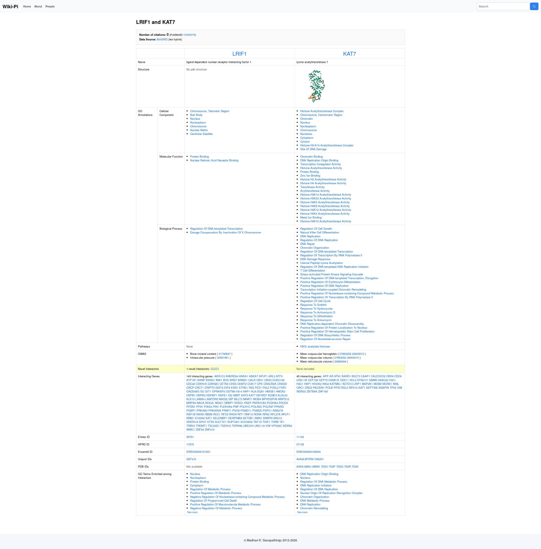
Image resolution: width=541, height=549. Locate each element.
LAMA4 (200, 399)
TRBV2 (190, 426)
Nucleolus (306, 134)
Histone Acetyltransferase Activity (321, 168)
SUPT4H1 (233, 422)
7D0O (324, 466)
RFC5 (224, 414)
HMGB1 (270, 391)
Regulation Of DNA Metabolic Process (323, 481)
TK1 (281, 422)
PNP (236, 407)
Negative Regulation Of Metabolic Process (216, 508)
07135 (300, 444)
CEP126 (313, 380)
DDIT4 (219, 388)
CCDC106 (278, 380)
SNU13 (277, 418)
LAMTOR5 (211, 399)
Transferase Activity (312, 187)
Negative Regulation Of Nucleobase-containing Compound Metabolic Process (237, 497)
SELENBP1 (220, 418)
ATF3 (279, 376)
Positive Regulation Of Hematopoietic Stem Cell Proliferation (337, 331)
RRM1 (190, 418)
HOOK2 (317, 384)
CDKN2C (213, 384)
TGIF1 (266, 422)
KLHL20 (282, 395)
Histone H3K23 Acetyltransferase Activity (325, 198)
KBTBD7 (261, 395)
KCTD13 (348, 384)
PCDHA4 (272, 403)
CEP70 (323, 380)
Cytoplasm (306, 138)
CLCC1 (215, 369)
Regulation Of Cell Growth (316, 228)
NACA (200, 403)
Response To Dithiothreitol (316, 316)
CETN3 (224, 384)
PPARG (279, 407)
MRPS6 (191, 403)
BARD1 (210, 380)
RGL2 (344, 388)
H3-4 (239, 391)
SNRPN (267, 418)
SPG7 (202, 422)
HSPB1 (190, 395)
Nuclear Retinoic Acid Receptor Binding (214, 160)
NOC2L (209, 403)
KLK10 (190, 399)
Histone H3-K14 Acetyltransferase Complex (327, 145)
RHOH (233, 414)
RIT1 (241, 414)
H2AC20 (383, 380)
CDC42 (190, 384)
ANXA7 (253, 376)
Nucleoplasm (198, 122)
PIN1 (216, 407)
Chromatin (306, 119)
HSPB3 (200, 395)
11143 (300, 437)
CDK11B (301, 380)
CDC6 (398, 376)
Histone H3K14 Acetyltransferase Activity (325, 194)
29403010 (358, 354)
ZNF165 (323, 391)
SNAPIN (383, 388)
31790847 (225, 354)
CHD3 (232, 384)
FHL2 (265, 388)
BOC (226, 380)
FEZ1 (258, 388)
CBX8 (389, 376)
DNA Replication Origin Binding (319, 160)
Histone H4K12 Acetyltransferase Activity (325, 210)
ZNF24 (200, 429)
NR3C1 (219, 403)
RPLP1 (285, 414)
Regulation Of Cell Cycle (315, 301)
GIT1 (208, 391)
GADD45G (192, 391)
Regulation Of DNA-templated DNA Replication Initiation (334, 267)
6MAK (316, 466)
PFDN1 (190, 407)
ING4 (325, 384)
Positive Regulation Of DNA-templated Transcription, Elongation (339, 278)
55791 (190, 437)
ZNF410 (209, 429)
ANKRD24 (232, 376)
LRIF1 (239, 53)
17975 (190, 444)
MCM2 (378, 384)
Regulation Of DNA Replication (319, 240)
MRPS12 (283, 399)
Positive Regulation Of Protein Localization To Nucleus (333, 327)
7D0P (332, 466)
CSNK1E (333, 380)
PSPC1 (267, 410)
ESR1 (234, 388)
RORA (258, 414)
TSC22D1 (214, 426)
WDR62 (287, 426)
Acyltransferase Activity (315, 191)
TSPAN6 (237, 426)
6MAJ (307, 466)
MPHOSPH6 (269, 399)
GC (202, 391)
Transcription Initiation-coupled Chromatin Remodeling (333, 289)
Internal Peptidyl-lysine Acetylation (321, 263)
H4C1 (299, 384)
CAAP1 (365, 376)
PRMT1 (226, 410)
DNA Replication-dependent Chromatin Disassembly (332, 324)
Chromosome (198, 126)
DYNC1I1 (362, 380)
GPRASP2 (218, 391)
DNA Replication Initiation (316, 485)
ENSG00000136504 (308, 452)
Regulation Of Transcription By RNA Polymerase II (331, 255)
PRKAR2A (214, 410)
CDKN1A (201, 384)
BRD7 (233, 380)
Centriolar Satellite (201, 134)
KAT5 (244, 395)
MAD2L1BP (226, 399)
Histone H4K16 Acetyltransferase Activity (325, 221)
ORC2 (308, 388)
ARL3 (271, 376)
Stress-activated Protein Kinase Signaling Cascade (331, 274)
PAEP (247, 403)
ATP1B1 (191, 380)
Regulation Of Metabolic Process (210, 489)
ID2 (230, 395)
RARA (200, 414)
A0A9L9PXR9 (304, 459)
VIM (267, 426)
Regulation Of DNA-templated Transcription (216, 228)
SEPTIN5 (372, 388)
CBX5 (268, 380)
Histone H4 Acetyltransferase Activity (323, 183)
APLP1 (263, 376)
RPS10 (353, 388)
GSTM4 (230, 391)
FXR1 (282, 388)
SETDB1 (248, 418)
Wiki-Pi (10, 6)
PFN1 (199, 407)
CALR (251, 380)
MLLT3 (238, 399)
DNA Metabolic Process (315, 500)
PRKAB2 (202, 410)
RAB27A (278, 410)
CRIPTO (210, 388)
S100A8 (200, 418)
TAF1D (257, 422)
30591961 (223, 357)
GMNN (373, 380)
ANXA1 (243, 376)
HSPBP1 (211, 395)
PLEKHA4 (226, 407)
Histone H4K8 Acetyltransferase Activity (325, 206)
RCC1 (216, 414)
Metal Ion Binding (311, 217)
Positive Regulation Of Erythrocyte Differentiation (330, 282)
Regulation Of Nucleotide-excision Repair (325, 339)
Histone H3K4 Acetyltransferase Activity (325, 213)
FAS (251, 388)
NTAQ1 (238, 403)
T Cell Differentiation (312, 270)
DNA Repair (307, 244)
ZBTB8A (312, 391)
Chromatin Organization (314, 248)
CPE (260, 384)
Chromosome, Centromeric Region (321, 115)
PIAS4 (208, 407)
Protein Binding (199, 156)
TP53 (393, 388)
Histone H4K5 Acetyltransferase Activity (325, 202)
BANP (201, 380)
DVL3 (353, 380)
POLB (329, 388)
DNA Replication (310, 236)
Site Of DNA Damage (313, 149)
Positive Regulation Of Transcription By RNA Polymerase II (336, 297)
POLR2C (256, 407)
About (38, 6)
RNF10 (249, 414)
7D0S (355, 466)
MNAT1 (247, 399)
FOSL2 (274, 388)
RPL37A (275, 414)
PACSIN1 (319, 388)
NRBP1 (229, 403)
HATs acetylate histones (315, 346)
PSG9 (236, 410)
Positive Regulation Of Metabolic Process (215, 493)
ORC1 (300, 388)
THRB (275, 422)
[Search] (534, 6)
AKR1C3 (219, 376)
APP (326, 376)
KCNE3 (272, 395)
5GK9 (299, 466)
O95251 (319, 459)
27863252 (345, 354)
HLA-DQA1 (257, 391)
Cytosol (305, 141)
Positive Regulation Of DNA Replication (324, 286)
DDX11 (344, 380)
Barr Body (196, 115)
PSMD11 (245, 410)
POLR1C (245, 407)
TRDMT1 (201, 426)
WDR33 (301, 391)
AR (331, 376)
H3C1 (392, 380)
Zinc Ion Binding (310, 175)
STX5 (210, 422)
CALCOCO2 (378, 376)
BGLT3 (356, 376)
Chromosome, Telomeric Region (209, 111)
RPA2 (265, 414)
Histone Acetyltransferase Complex (322, 111)
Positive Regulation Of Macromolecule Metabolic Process (225, 504)
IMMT (236, 395)
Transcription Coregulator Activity (320, 164)
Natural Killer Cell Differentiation (319, 232)
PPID (337, 388)
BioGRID (162, 39)
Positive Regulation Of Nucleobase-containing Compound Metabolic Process (347, 293)
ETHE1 (243, 388)
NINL (396, 384)
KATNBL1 (336, 384)
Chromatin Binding (311, 156)
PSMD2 (257, 410)
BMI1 (219, 380)
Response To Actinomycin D (317, 312)
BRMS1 (242, 380)
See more (192, 512)
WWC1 (190, 429)
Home (27, 6)
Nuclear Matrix (199, 130)
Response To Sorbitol (313, 305)
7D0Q (339, 466)
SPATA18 (192, 422)
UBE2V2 (248, 426)
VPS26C (276, 426)
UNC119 (259, 426)
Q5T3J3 (191, 459)
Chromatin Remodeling (314, 508)
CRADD (282, 384)
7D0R (347, 466)
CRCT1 (199, 388)
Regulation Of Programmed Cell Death (213, 500)
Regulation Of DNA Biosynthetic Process (325, 335)
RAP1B (190, 414)
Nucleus (195, 119)
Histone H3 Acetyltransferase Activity (323, 179)
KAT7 (349, 53)
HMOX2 (280, 391)
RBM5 (208, 414)
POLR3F (268, 407)
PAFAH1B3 (259, 403)
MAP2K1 (367, 384)
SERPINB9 (235, 418)
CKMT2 (242, 384)
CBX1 (260, 380)
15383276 (189, 34)
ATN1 (337, 376)
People (50, 6)
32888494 (340, 361)
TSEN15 (225, 426)
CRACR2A (270, 384)
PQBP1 (191, 410)
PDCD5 (283, 403)
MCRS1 (387, 384)
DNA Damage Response (315, 259)
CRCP (190, 388)
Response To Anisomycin (316, 320)
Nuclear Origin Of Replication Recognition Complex (331, 493)
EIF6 (227, 388)
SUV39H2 (246, 422)
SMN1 (258, 418)
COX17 (251, 384)
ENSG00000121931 (198, 452)
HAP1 (246, 391)
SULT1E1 (221, 422)
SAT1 (208, 418)
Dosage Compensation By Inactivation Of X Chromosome (225, 232)
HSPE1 (222, 395)
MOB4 (257, 399)
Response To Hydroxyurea (316, 308)
